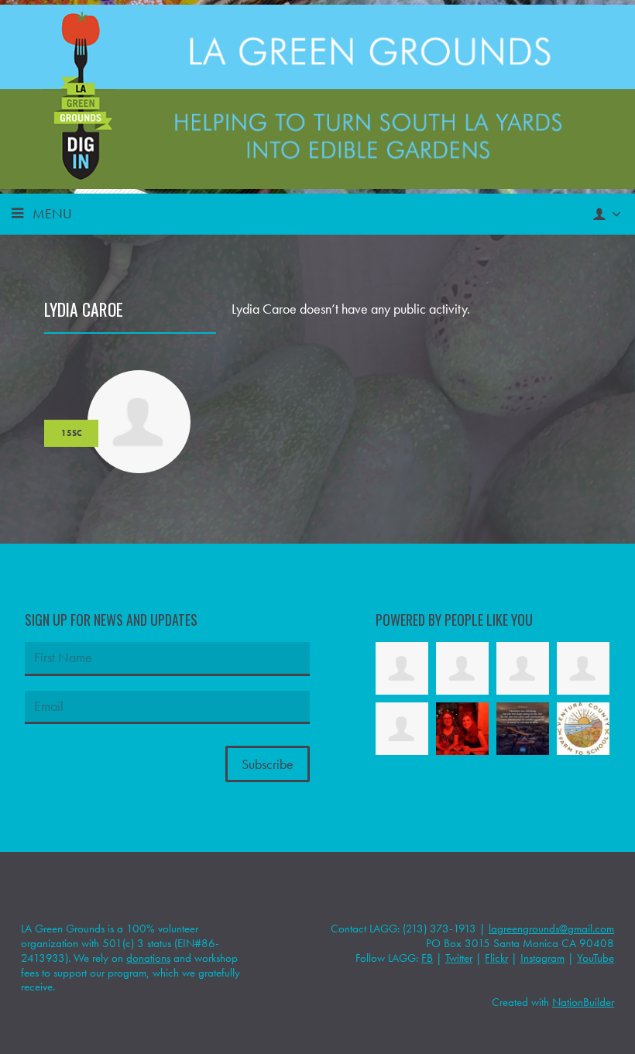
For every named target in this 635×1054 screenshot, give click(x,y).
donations (148, 958)
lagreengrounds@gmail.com (551, 928)
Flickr (496, 958)
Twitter (458, 958)
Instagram (542, 958)
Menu (52, 213)
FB (427, 958)
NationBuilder (583, 1002)
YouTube (595, 958)
